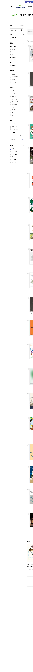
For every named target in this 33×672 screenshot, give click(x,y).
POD (13, 107)
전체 (13, 148)
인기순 (29, 32)
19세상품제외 (15, 104)
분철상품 (14, 109)
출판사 (13, 79)
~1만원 (13, 124)
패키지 (13, 112)
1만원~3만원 (14, 126)
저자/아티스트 (15, 76)
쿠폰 (13, 91)
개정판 (13, 115)
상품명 (13, 74)
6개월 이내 (14, 154)
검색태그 (14, 82)
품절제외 (14, 37)
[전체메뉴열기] (11, 6)
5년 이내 (14, 162)
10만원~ (14, 132)
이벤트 (13, 93)
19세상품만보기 (15, 101)
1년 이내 (13, 156)
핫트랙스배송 (15, 99)
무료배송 (14, 96)
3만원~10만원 (15, 129)
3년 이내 (14, 159)
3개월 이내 (14, 151)
